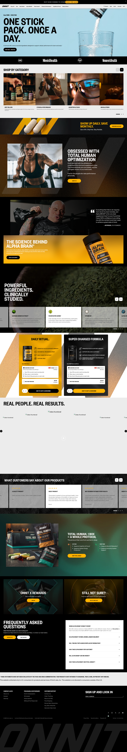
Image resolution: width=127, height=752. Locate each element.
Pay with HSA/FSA (49, 705)
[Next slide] (121, 69)
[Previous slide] (116, 299)
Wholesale (27, 696)
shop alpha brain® (13, 257)
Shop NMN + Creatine (10, 49)
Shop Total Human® (76, 555)
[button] (125, 1)
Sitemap (6, 698)
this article (116, 629)
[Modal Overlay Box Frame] (63, 2)
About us (74, 181)
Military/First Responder (31, 701)
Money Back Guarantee (51, 703)
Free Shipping (48, 701)
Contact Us (9, 637)
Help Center (23, 637)
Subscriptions (28, 698)
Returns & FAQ (48, 698)
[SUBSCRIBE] (121, 696)
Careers (6, 696)
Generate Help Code (50, 708)
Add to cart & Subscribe (43, 391)
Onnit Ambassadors (29, 694)
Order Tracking (48, 696)
